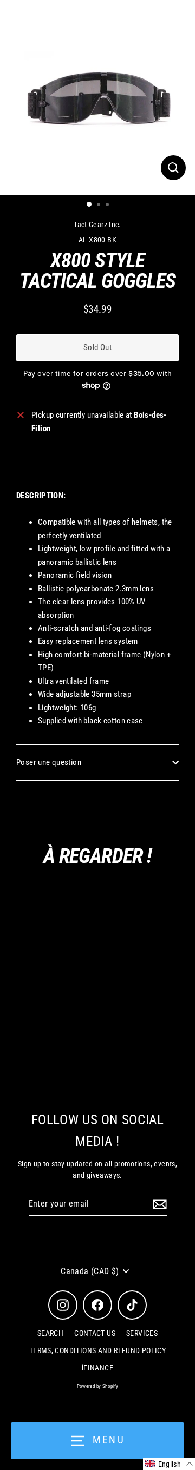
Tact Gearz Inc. (97, 224)
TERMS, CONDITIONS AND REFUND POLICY (97, 1350)
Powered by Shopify (98, 1386)
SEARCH (50, 1333)
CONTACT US (94, 1333)
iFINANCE (97, 1367)
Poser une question (48, 762)
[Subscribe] (158, 1204)
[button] (169, 1464)
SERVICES (142, 1333)
